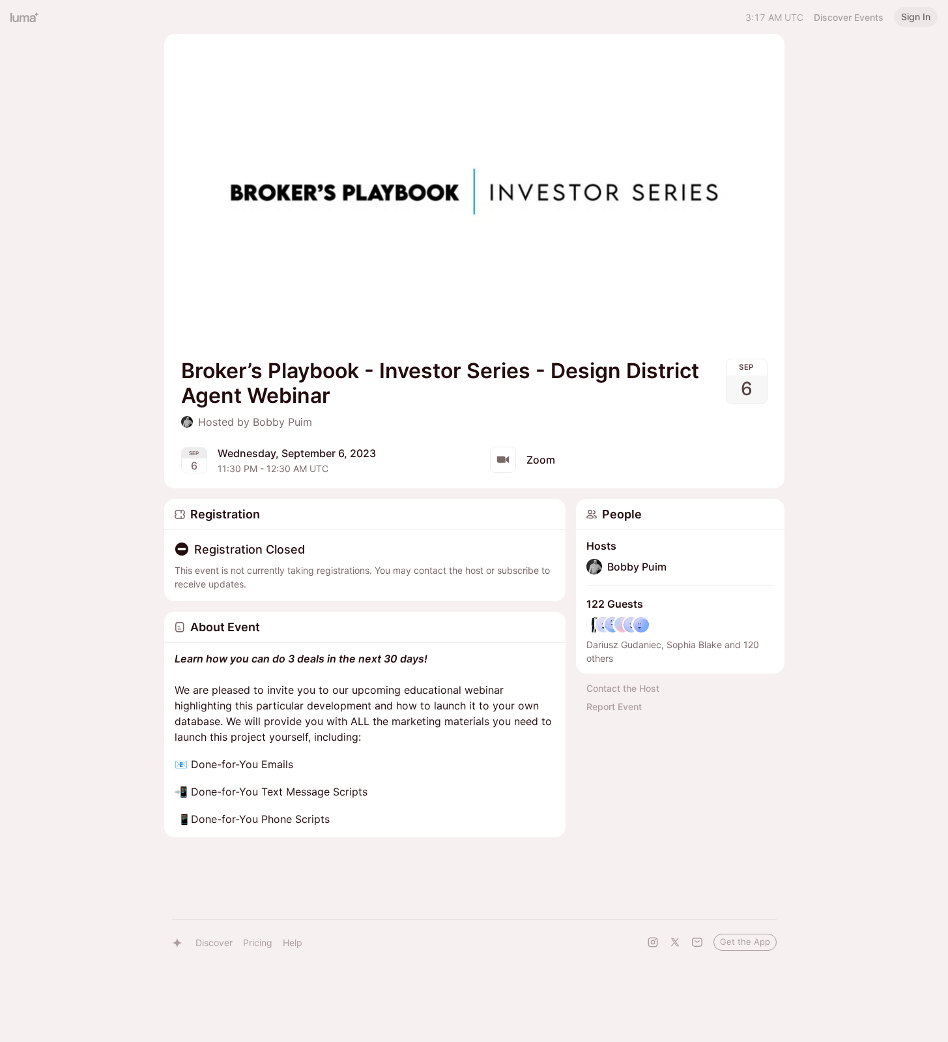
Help (292, 942)
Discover (214, 942)
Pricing (257, 942)
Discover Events (848, 17)
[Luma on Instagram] (653, 942)
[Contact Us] (697, 942)
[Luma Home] (24, 17)
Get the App (745, 941)
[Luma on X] (675, 942)
